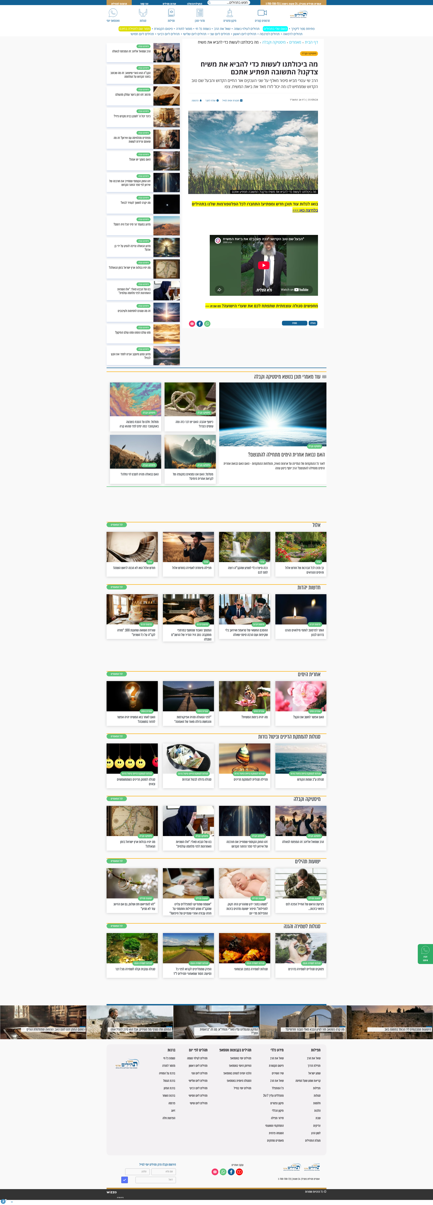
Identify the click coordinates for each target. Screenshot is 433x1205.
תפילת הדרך (314, 1065)
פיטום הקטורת (163, 29)
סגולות (317, 1095)
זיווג (173, 1110)
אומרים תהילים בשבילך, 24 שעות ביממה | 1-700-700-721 (293, 4)
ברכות (171, 1050)
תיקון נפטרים (277, 1103)
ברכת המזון (169, 1088)
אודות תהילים (169, 4)
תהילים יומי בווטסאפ (240, 1058)
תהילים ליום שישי (199, 1103)
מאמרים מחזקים (275, 1140)
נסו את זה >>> (213, 306)
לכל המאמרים (117, 525)
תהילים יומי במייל (242, 1088)
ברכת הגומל (169, 1080)
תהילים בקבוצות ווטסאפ (235, 1050)
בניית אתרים (120, 1197)
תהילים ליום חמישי (142, 34)
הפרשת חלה (169, 1118)
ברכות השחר (168, 1095)
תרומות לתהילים (119, 4)
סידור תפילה (277, 1118)
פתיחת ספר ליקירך (303, 29)
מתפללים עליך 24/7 (273, 1095)
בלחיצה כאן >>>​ (305, 210)
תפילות (316, 1050)
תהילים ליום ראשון (244, 34)
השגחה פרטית (276, 1133)
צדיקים (317, 1125)
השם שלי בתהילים (275, 29)
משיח (294, 323)
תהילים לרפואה (292, 34)
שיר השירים (278, 1073)
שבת (318, 1118)
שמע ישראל (314, 1073)
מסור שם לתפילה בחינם (134, 29)
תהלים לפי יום (198, 1050)
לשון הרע (316, 1133)
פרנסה (171, 1103)
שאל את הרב (222, 29)
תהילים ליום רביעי (168, 34)
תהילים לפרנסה (270, 34)
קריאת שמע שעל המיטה (308, 1080)
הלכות (317, 1110)
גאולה (313, 323)
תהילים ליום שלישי (194, 34)
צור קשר (144, 4)
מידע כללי (277, 1050)
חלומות (317, 1103)
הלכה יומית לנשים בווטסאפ (237, 1073)
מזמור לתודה (184, 29)
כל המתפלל (278, 1088)
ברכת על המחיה (167, 1073)
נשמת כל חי (203, 29)
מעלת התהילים (313, 1140)
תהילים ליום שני (220, 34)
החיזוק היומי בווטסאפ (240, 1065)
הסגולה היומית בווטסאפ (239, 1080)
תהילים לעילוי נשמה (246, 29)
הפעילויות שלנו (194, 4)
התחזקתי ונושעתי (274, 1125)
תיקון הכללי (278, 1110)
